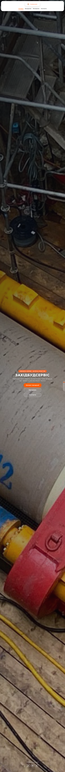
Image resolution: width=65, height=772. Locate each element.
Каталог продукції (32, 385)
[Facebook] (28, 765)
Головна (20, 8)
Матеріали (36, 8)
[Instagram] (32, 765)
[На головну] (32, 4)
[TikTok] (36, 765)
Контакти (44, 8)
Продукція (28, 8)
